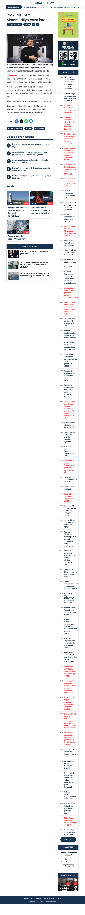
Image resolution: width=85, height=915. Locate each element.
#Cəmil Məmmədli (15, 128)
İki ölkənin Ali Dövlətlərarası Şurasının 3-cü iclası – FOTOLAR (50, 7)
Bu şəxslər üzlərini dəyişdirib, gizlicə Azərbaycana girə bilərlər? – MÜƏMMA (35, 274)
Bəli (66, 859)
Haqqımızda (33, 901)
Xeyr (66, 861)
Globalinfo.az (12, 76)
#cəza (28, 128)
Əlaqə (41, 901)
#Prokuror (39, 128)
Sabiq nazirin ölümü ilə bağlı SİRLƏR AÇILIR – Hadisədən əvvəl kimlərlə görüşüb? (34, 264)
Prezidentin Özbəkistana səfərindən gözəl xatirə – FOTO (34, 252)
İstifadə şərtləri (51, 901)
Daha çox (68, 839)
